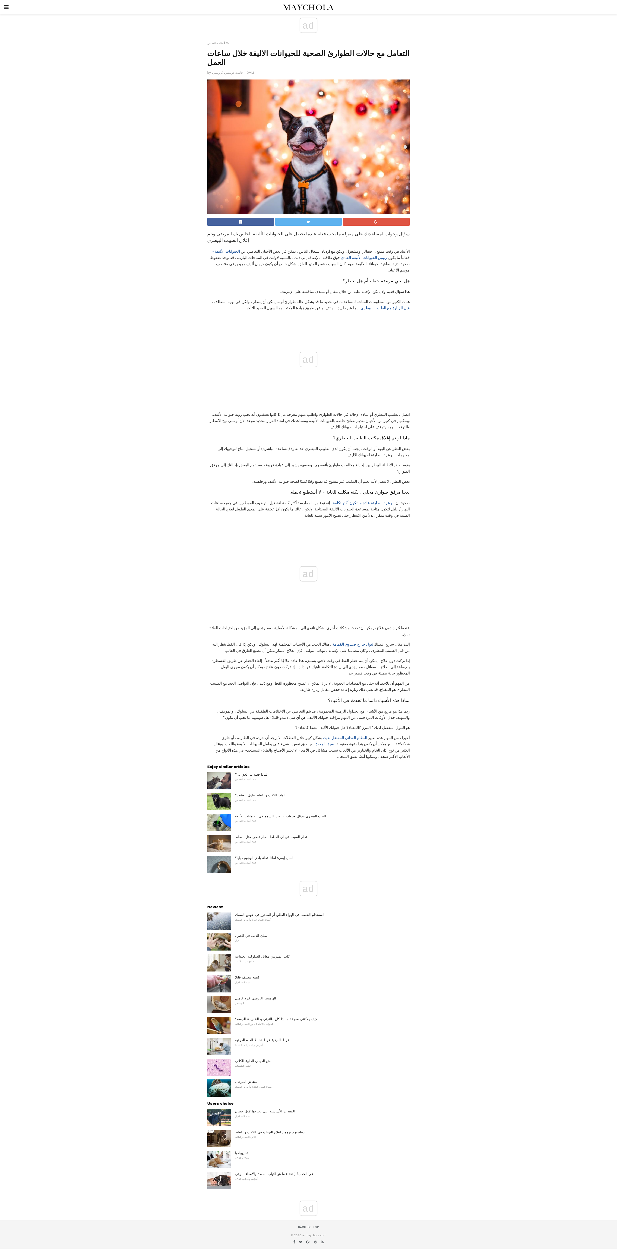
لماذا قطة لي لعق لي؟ (251, 774)
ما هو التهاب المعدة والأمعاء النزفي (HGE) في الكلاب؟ (274, 1174)
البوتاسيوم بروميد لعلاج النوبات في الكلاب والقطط (271, 1132)
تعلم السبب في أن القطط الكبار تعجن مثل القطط (271, 837)
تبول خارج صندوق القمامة (352, 644)
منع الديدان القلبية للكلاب (253, 1061)
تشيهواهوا (241, 1153)
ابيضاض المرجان (246, 1082)
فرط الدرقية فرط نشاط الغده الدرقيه (262, 1040)
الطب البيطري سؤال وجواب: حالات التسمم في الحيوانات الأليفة (280, 816)
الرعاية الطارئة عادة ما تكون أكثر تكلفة (364, 503)
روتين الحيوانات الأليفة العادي (364, 257)
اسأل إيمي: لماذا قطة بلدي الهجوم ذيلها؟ (264, 858)
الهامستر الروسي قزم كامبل (255, 998)
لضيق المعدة (325, 744)
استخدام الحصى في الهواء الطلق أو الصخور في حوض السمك (279, 915)
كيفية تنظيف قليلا (247, 977)
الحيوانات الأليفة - (226, 251)
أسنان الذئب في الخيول (251, 936)
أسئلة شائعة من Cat (218, 43)
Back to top (308, 1227)
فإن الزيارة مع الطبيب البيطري (385, 308)
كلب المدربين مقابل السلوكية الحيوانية (262, 956)
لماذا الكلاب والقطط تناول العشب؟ (260, 795)
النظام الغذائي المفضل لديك (345, 737)
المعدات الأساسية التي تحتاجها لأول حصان (265, 1111)
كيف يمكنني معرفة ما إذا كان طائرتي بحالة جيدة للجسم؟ (276, 1019)
